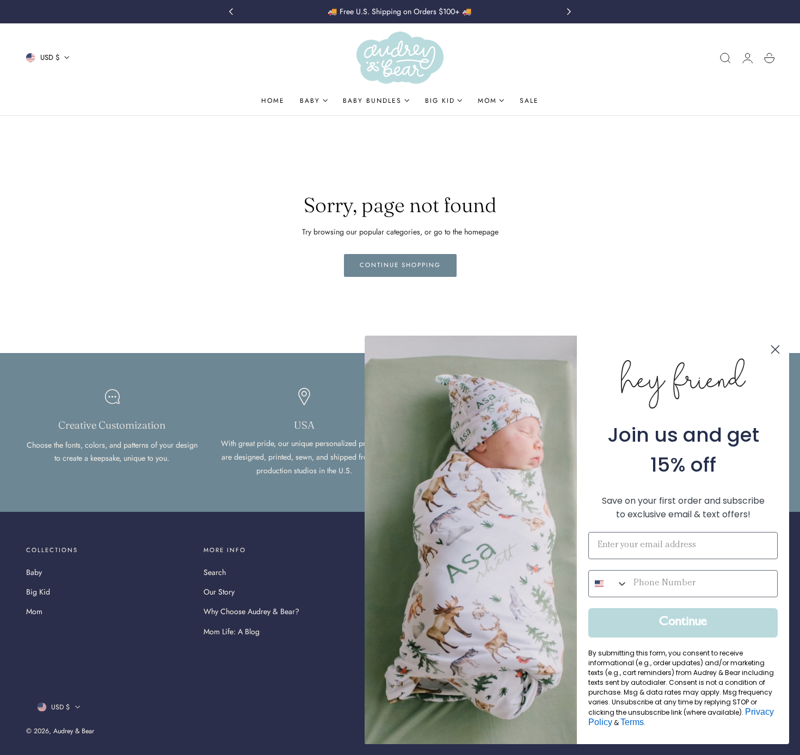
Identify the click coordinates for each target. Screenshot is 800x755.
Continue (683, 622)
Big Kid (38, 592)
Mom (34, 612)
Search (215, 572)
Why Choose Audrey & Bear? (251, 612)
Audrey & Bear (73, 731)
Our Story (219, 592)
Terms (632, 722)
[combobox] (608, 584)
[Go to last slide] (230, 12)
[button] (725, 58)
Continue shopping (400, 265)
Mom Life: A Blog (232, 631)
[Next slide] (569, 12)
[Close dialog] (775, 349)
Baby (34, 572)
